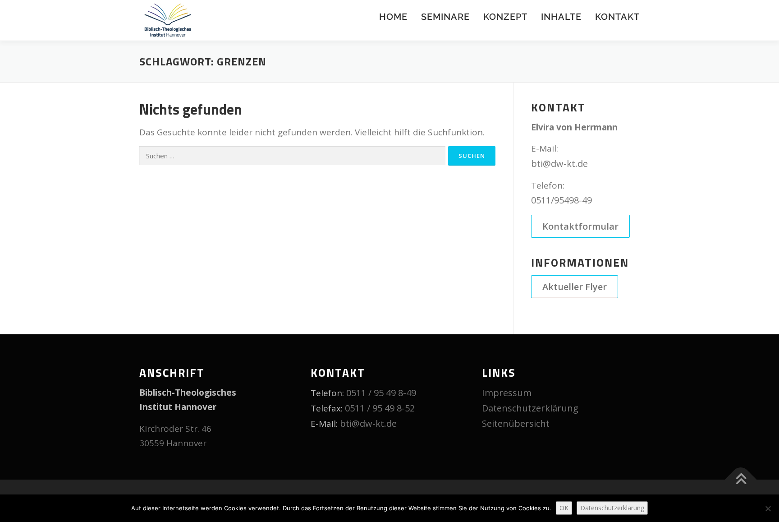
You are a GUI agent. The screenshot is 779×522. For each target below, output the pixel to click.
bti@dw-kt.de (559, 163)
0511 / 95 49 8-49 (381, 393)
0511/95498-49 (561, 200)
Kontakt (617, 16)
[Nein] (767, 508)
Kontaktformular (580, 226)
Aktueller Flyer (574, 287)
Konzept (505, 16)
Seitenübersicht (516, 423)
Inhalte (561, 16)
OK (563, 508)
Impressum (507, 393)
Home (393, 16)
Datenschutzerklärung (530, 408)
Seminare (445, 16)
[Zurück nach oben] (741, 480)
